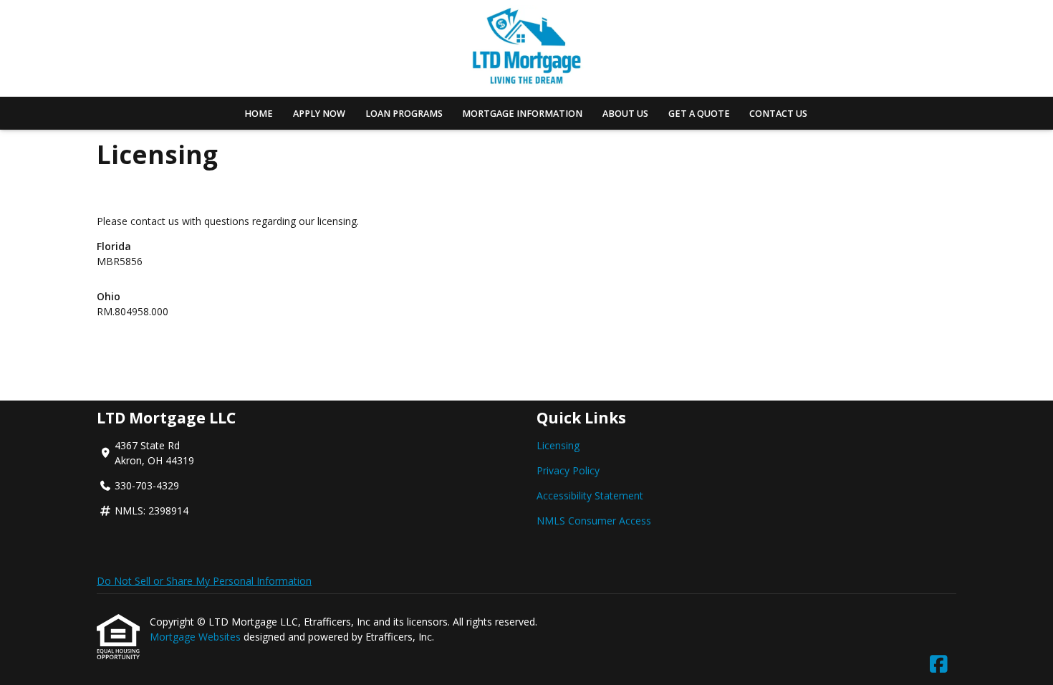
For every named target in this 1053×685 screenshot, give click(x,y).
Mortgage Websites (197, 636)
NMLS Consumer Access (594, 520)
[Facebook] (938, 664)
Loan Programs (404, 113)
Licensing (558, 445)
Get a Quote (699, 113)
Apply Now (319, 113)
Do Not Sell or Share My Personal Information (204, 581)
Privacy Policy (568, 470)
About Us (625, 113)
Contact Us (778, 113)
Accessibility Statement (590, 495)
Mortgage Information (522, 113)
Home (258, 113)
